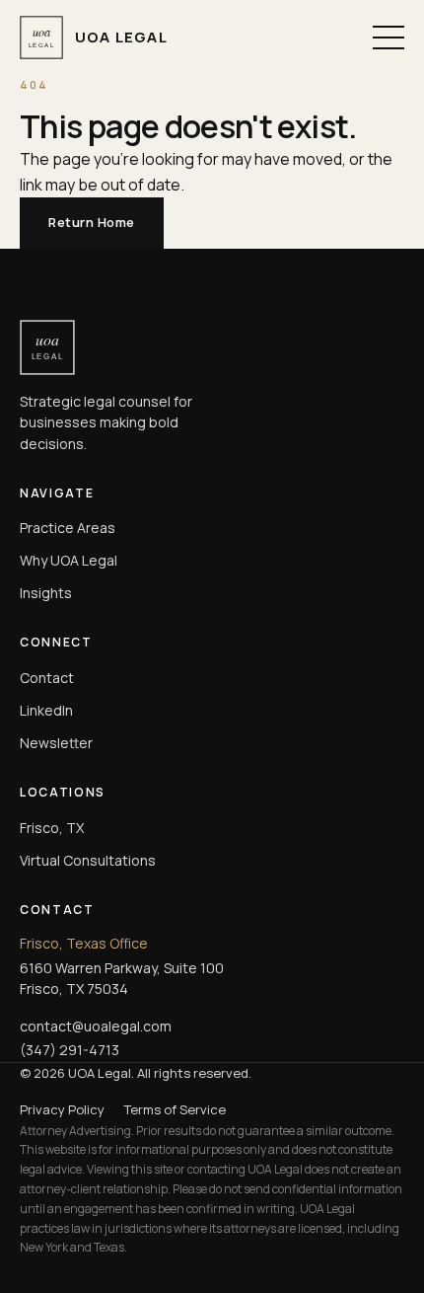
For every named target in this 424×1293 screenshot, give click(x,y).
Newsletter (56, 742)
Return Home (91, 222)
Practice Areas (67, 527)
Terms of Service (175, 1109)
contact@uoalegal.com (96, 1026)
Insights (46, 592)
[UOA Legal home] (212, 347)
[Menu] (388, 37)
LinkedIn (46, 710)
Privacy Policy (62, 1109)
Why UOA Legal (68, 560)
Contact (47, 677)
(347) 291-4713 (69, 1049)
